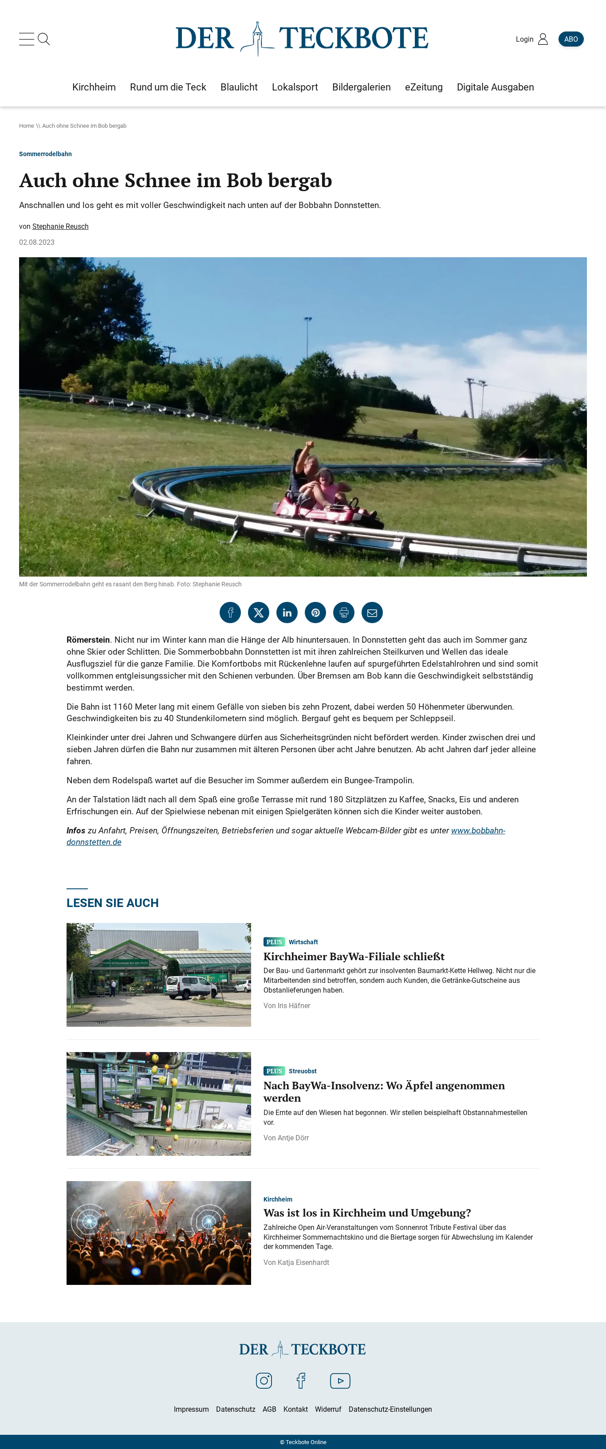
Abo (571, 39)
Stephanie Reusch (60, 226)
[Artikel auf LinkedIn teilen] (287, 612)
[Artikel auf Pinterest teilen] (315, 612)
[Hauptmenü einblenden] (28, 39)
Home (26, 126)
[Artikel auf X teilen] (258, 612)
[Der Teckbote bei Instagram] (264, 1380)
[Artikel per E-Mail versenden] (372, 612)
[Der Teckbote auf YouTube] (340, 1380)
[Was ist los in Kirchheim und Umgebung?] (159, 1232)
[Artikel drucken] (343, 612)
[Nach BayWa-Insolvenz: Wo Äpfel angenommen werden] (159, 1103)
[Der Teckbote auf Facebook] (301, 1380)
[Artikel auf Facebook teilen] (230, 612)
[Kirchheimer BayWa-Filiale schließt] (159, 974)
